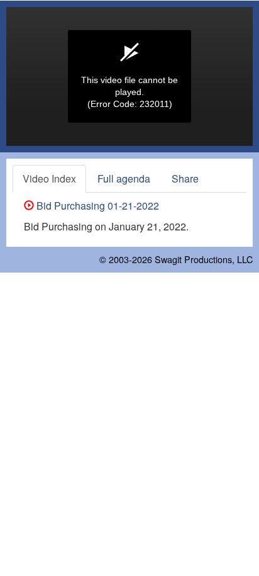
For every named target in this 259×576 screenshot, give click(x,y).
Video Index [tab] (49, 178)
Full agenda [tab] (123, 178)
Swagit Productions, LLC (204, 259)
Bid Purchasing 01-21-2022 (96, 205)
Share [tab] (185, 178)
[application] (129, 76)
